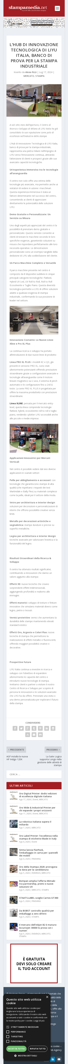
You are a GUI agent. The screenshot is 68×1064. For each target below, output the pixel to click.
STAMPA (39, 75)
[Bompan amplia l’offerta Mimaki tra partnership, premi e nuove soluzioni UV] (14, 883)
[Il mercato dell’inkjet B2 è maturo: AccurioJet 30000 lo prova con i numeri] (14, 927)
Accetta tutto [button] (16, 1048)
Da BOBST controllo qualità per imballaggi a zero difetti (36, 912)
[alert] (27, 1027)
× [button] (47, 997)
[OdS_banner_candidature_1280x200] (34, 26)
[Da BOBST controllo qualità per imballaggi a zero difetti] (14, 913)
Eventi (35, 799)
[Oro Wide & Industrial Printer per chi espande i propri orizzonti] (14, 810)
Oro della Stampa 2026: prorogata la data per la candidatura (38, 868)
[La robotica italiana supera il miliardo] (14, 824)
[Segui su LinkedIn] (52, 1059)
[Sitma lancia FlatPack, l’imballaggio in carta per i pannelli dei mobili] (14, 852)
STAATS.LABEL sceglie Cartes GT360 (38, 897)
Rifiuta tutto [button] (38, 1048)
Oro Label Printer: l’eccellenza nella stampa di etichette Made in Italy (38, 837)
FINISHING (36, 859)
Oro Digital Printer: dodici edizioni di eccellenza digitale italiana (38, 795)
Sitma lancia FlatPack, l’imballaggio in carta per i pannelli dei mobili (38, 852)
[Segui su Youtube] (59, 1059)
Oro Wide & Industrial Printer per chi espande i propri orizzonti (37, 809)
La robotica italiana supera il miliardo (35, 823)
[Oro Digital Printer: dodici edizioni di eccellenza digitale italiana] (14, 796)
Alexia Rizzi (31, 72)
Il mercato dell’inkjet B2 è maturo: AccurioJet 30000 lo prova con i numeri (38, 927)
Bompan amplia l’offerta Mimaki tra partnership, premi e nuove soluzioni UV (37, 883)
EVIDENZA (36, 873)
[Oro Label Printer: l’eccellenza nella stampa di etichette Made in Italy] (14, 838)
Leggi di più (39, 1020)
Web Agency (55, 1049)
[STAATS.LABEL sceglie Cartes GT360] (14, 900)
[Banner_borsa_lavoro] (34, 982)
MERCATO (28, 75)
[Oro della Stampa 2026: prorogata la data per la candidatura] (14, 869)
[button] (26, 1056)
